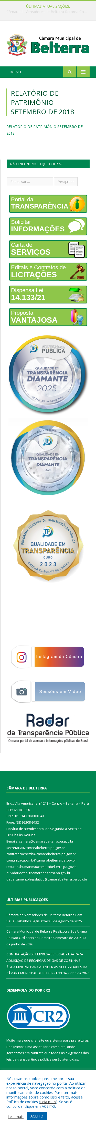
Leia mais (48, 1101)
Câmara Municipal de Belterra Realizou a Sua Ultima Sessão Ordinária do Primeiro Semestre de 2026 (49, 11)
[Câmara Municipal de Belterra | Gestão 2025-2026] (48, 44)
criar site (37, 1040)
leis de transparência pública (28, 1059)
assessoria (41, 1046)
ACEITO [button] (36, 1116)
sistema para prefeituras (69, 1040)
